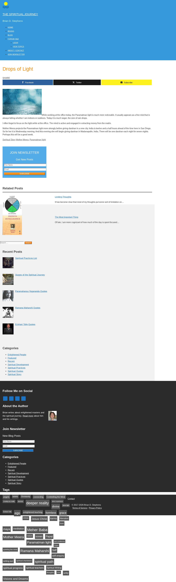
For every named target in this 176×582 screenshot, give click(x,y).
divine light (66, 505)
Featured (12, 358)
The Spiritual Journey (20, 14)
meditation (18, 528)
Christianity (25, 496)
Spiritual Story (9, 140)
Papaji (49, 536)
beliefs (15, 496)
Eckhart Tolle (7, 511)
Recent (11, 361)
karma (53, 518)
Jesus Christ (39, 518)
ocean (39, 536)
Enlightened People (17, 354)
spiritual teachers (35, 568)
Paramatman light (38, 140)
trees (58, 572)
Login (15, 43)
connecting (38, 497)
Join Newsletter (16, 54)
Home (10, 27)
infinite (25, 518)
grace (62, 512)
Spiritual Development (18, 364)
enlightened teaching (32, 512)
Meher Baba (37, 530)
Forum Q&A (13, 39)
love (62, 523)
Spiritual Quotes (15, 371)
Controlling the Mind (56, 497)
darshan (20, 501)
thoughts (50, 572)
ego (17, 513)
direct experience (57, 501)
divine (55, 506)
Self (54, 550)
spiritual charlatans (24, 561)
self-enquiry (58, 555)
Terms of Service (79, 508)
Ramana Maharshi (34, 551)
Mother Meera (22, 140)
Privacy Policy (95, 508)
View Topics (18, 47)
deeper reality (37, 503)
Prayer (56, 545)
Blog (10, 35)
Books (11, 31)
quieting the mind (10, 549)
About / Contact (16, 50)
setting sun (8, 561)
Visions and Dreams (15, 578)
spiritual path (44, 561)
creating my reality (9, 501)
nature (29, 536)
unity (66, 573)
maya (6, 529)
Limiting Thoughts (63, 197)
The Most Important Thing (66, 217)
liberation (64, 518)
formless (51, 512)
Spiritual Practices (16, 368)
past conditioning (59, 541)
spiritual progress (13, 568)
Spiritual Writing (54, 568)
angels (6, 497)
